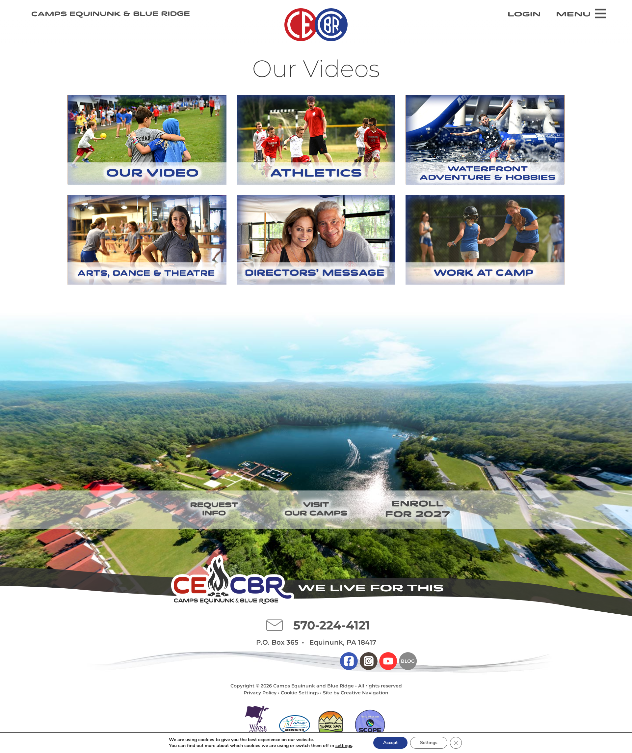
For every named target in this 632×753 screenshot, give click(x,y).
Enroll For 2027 (418, 509)
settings (343, 746)
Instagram (368, 661)
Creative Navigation (364, 693)
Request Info (214, 509)
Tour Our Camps (316, 509)
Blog (408, 661)
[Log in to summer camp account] (524, 14)
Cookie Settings (300, 693)
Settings (428, 742)
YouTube (388, 661)
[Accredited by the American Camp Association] (294, 724)
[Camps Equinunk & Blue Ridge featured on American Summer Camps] (330, 724)
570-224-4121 (331, 625)
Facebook (349, 661)
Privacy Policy (260, 693)
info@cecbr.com (274, 625)
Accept (390, 742)
